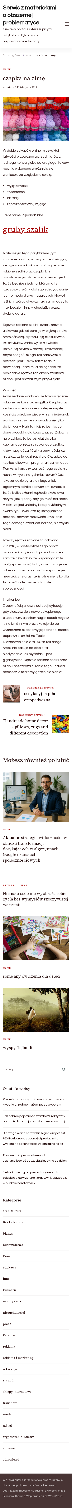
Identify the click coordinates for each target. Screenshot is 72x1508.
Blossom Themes (14, 1496)
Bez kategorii (13, 1222)
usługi (7, 1425)
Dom (6, 1256)
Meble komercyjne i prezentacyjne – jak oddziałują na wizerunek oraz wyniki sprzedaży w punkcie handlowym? (35, 1178)
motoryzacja (12, 1301)
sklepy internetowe (17, 1391)
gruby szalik (25, 229)
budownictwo (13, 1245)
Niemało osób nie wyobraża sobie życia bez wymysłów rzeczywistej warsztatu (35, 899)
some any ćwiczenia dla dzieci (31, 976)
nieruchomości (14, 1312)
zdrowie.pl (11, 1459)
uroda (7, 1414)
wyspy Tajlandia (19, 1047)
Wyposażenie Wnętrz (18, 1437)
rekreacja (10, 1369)
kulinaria (10, 1290)
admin (7, 87)
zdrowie (9, 1448)
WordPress (55, 1496)
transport (10, 1403)
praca (7, 1324)
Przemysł (10, 1335)
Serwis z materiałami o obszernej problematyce (29, 15)
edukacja (9, 1267)
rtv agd (8, 1380)
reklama (9, 1346)
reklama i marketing (18, 1358)
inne (7, 69)
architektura (12, 1211)
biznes (9, 885)
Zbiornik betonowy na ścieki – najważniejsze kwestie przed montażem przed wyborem (34, 1102)
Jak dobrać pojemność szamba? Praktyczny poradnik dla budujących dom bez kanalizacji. (34, 1119)
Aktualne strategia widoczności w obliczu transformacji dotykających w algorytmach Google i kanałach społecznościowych (35, 849)
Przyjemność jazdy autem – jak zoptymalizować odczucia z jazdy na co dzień (35, 1158)
